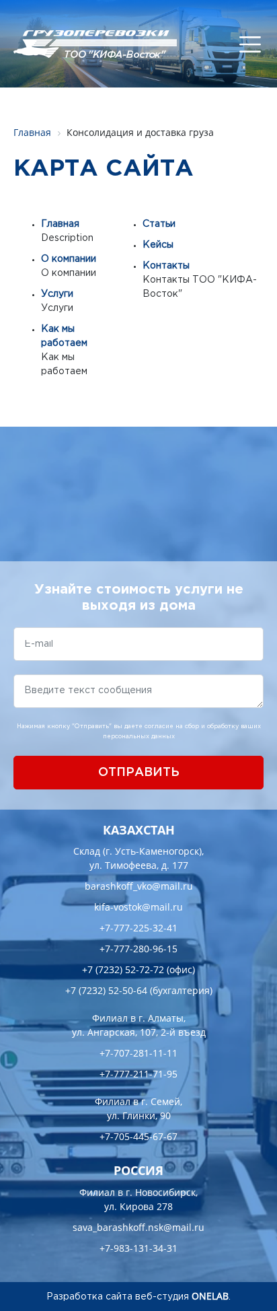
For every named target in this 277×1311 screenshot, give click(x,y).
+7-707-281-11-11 (138, 1053)
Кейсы (158, 245)
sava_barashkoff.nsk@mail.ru (138, 1227)
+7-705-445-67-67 (138, 1136)
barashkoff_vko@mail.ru (139, 886)
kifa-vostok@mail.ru (138, 906)
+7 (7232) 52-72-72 (123, 969)
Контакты (166, 266)
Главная (60, 224)
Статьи (159, 224)
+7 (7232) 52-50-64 (106, 990)
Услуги (57, 294)
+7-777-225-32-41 (138, 927)
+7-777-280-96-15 (138, 948)
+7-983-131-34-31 (138, 1248)
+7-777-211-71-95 (138, 1073)
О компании (68, 259)
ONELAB (210, 1295)
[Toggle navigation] (250, 44)
